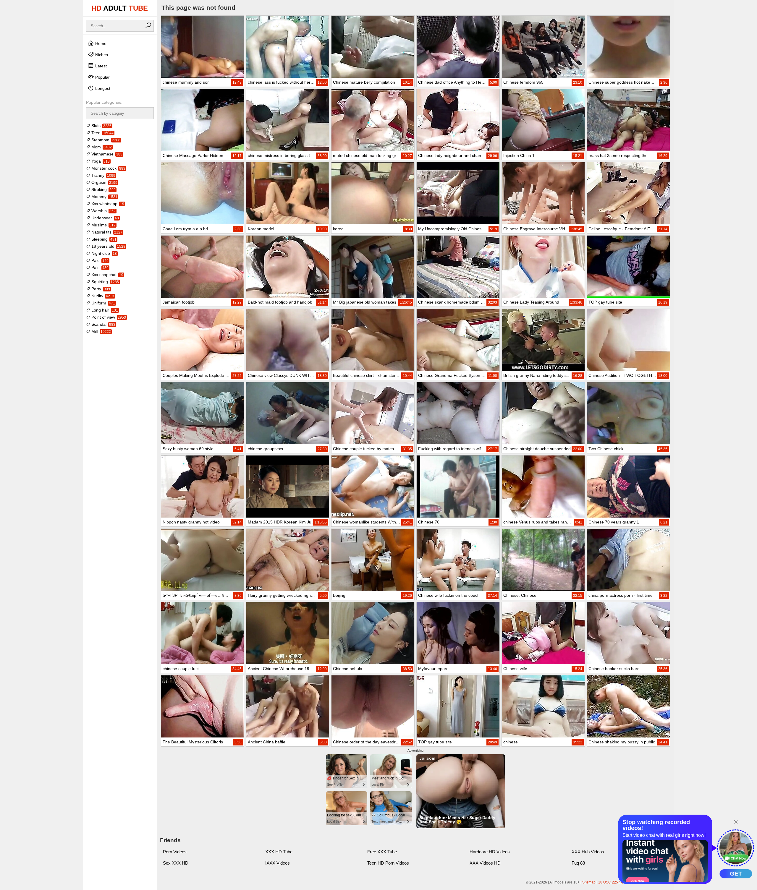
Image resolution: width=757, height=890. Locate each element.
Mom (101, 147)
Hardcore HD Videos (490, 851)
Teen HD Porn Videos (388, 862)
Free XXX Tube (382, 851)
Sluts (100, 125)
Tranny (102, 175)
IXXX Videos (277, 862)
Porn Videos (175, 851)
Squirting (104, 281)
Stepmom (105, 139)
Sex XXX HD (175, 862)
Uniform (102, 303)
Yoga (100, 161)
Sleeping (103, 239)
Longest (102, 88)
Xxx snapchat (106, 274)
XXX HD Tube (278, 851)
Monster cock (107, 168)
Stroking (103, 189)
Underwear (104, 217)
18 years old (107, 246)
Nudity (102, 296)
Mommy (103, 196)
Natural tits (106, 232)
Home (100, 43)
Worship (103, 210)
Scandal (102, 324)
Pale (99, 260)
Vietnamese (106, 154)
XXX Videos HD (485, 862)
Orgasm (103, 182)
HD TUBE (119, 8)
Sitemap (589, 882)
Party (100, 288)
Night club (103, 253)
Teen (102, 132)
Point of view (108, 317)
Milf (100, 331)
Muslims (103, 225)
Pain (99, 267)
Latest (100, 66)
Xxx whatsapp (107, 203)
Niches (101, 54)
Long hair (104, 310)
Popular (102, 77)
